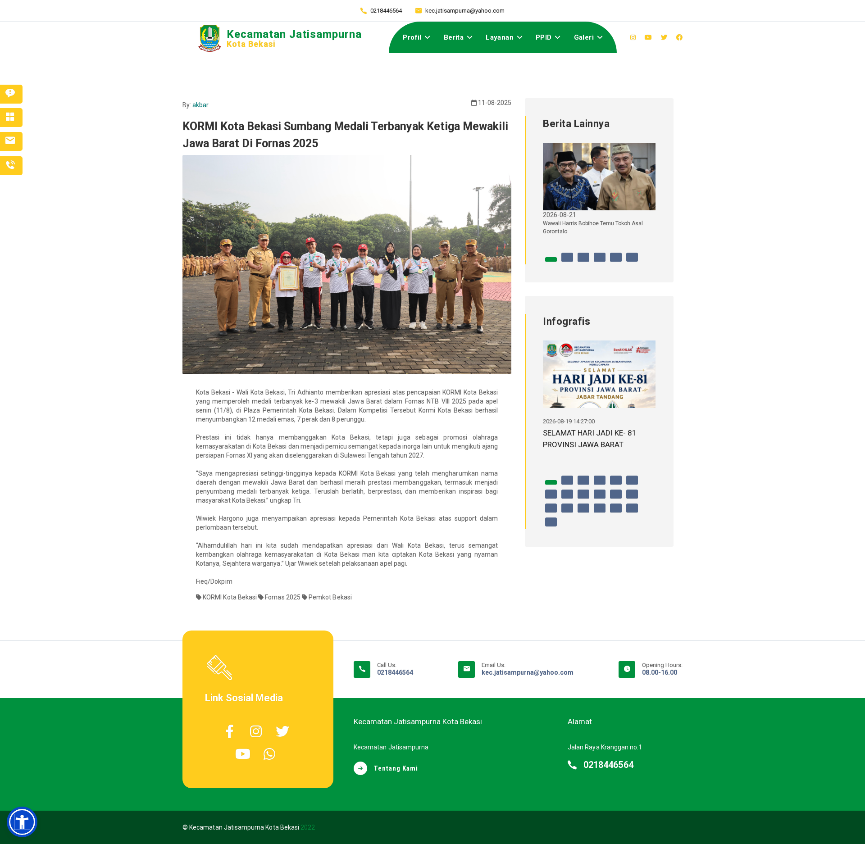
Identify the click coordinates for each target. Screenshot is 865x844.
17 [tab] (616, 512)
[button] (22, 822)
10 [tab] (600, 498)
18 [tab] (632, 512)
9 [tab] (583, 498)
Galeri (584, 37)
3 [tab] (583, 261)
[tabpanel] (599, 192)
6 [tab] (632, 261)
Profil (412, 37)
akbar (200, 105)
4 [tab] (600, 261)
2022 (307, 827)
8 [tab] (567, 498)
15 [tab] (583, 512)
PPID (544, 37)
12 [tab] (632, 498)
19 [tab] (551, 526)
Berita (454, 37)
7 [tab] (551, 498)
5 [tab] (616, 261)
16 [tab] (600, 512)
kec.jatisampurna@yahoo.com (465, 10)
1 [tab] (551, 261)
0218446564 (386, 10)
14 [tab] (567, 512)
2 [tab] (567, 261)
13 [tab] (551, 512)
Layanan (500, 37)
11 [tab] (616, 498)
